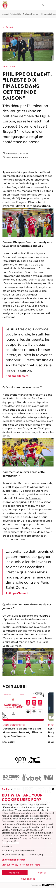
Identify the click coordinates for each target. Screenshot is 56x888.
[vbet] (31, 777)
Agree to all (14, 872)
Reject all (41, 872)
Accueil (5, 14)
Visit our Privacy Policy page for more (21, 864)
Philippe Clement (33, 175)
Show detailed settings (14, 859)
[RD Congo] (11, 777)
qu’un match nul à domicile (19, 194)
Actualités (16, 14)
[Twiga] (48, 777)
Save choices (28, 879)
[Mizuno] (34, 760)
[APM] (20, 760)
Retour (9, 27)
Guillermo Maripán (14, 417)
